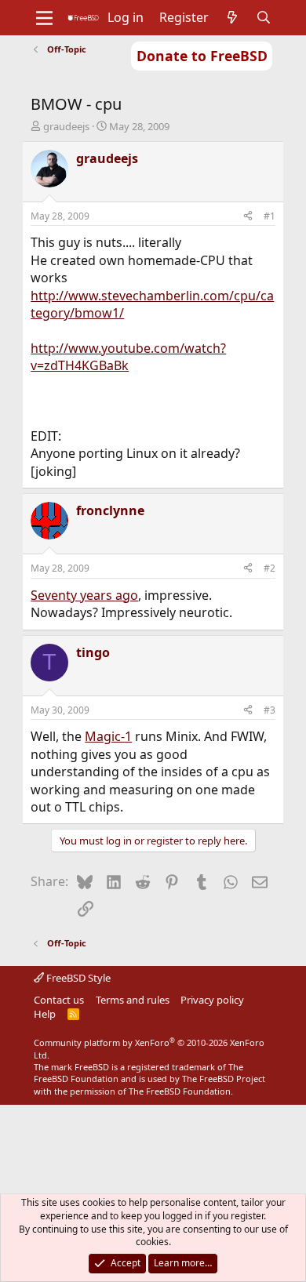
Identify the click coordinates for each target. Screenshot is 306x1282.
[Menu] (44, 18)
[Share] (248, 217)
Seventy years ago (84, 595)
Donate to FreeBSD (202, 55)
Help (45, 1014)
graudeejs (66, 126)
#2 (269, 568)
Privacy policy (212, 1000)
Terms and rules (132, 1000)
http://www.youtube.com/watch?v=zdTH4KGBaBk (128, 357)
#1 (269, 216)
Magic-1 (108, 736)
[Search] (264, 17)
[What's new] (233, 17)
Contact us (59, 1000)
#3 (269, 710)
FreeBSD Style (77, 978)
